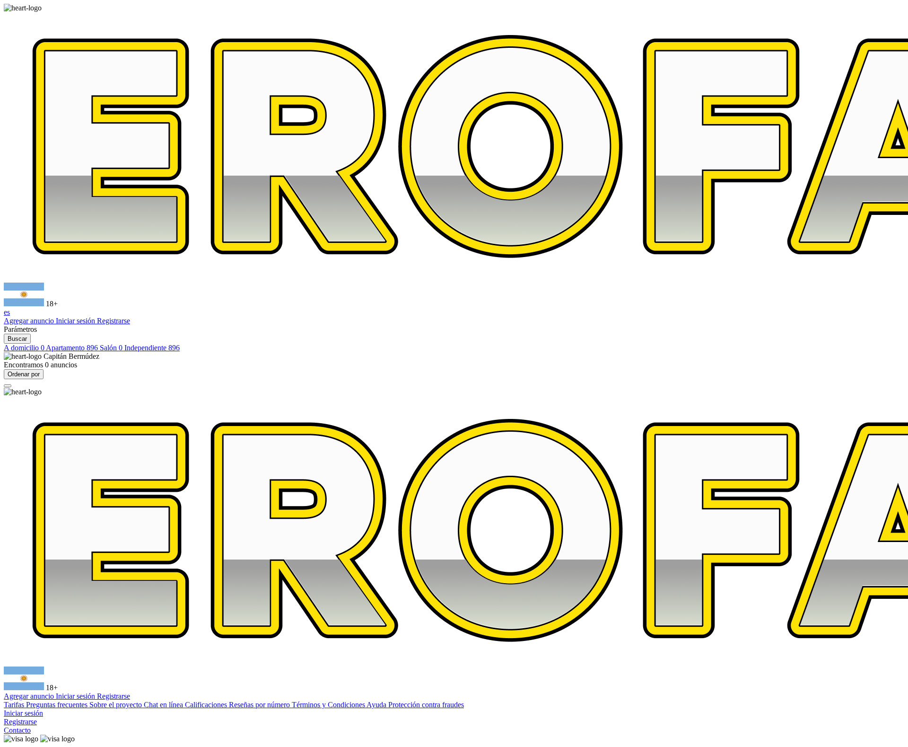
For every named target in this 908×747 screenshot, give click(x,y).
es (7, 312)
